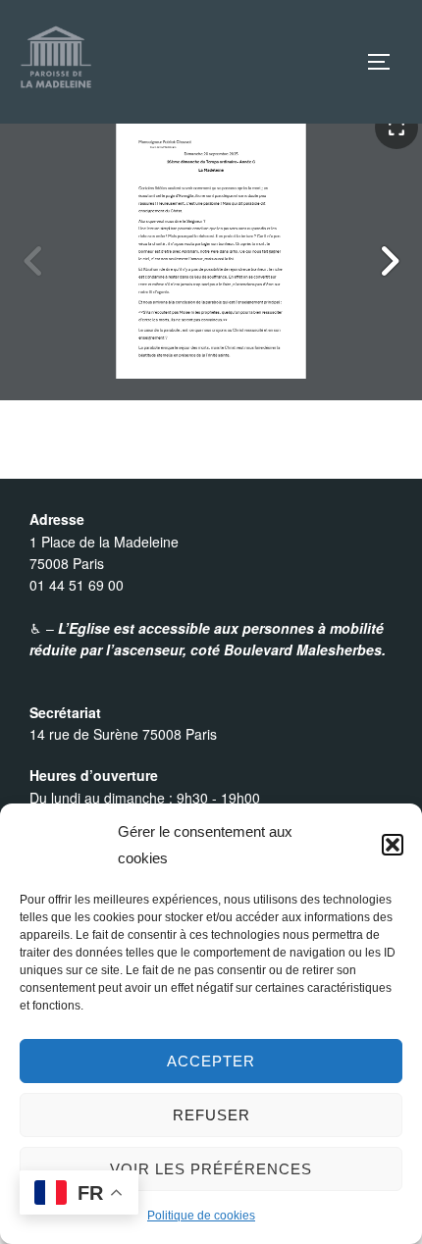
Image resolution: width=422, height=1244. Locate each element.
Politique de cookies (201, 1215)
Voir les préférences (211, 1169)
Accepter (211, 1061)
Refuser (211, 1115)
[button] (392, 845)
